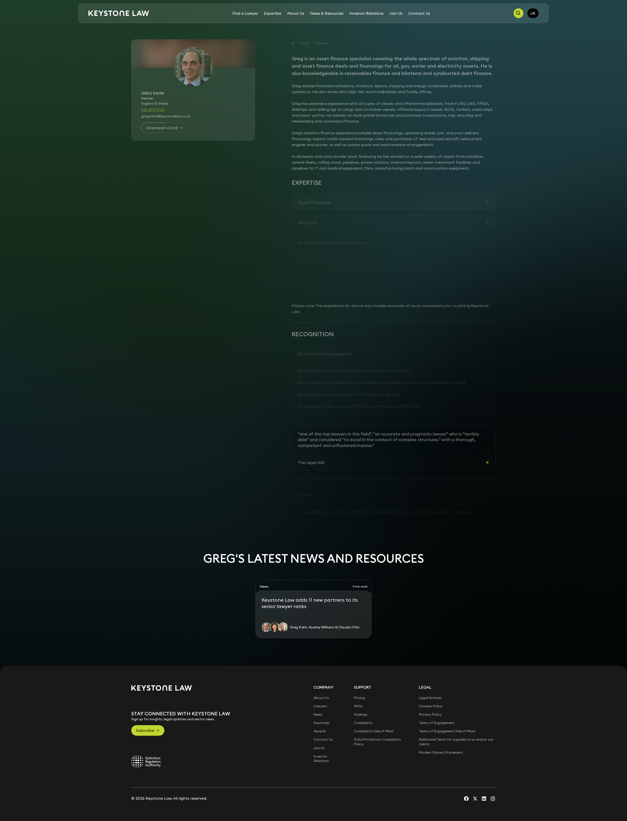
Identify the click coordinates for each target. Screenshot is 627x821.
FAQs (358, 706)
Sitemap (360, 714)
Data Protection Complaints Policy (377, 741)
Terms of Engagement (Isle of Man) (447, 731)
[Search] (518, 13)
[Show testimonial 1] (487, 462)
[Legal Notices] (146, 761)
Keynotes (321, 723)
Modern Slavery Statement (441, 752)
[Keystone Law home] (118, 13)
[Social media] (466, 798)
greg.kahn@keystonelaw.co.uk (165, 116)
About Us (295, 13)
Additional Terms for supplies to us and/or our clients (456, 741)
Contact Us (419, 13)
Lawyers (304, 43)
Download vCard (162, 127)
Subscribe (145, 730)
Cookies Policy (431, 706)
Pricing (359, 698)
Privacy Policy (430, 714)
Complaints (363, 723)
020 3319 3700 (153, 110)
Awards (320, 731)
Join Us (395, 13)
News (318, 714)
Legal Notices (430, 698)
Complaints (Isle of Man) (374, 731)
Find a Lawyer (245, 13)
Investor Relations (366, 13)
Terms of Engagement (437, 723)
